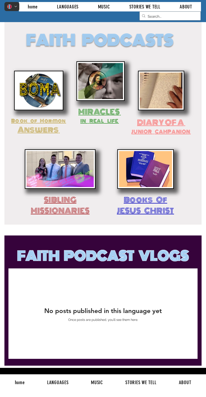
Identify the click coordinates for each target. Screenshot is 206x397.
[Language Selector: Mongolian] (11, 6)
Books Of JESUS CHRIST (145, 205)
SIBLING (60, 199)
